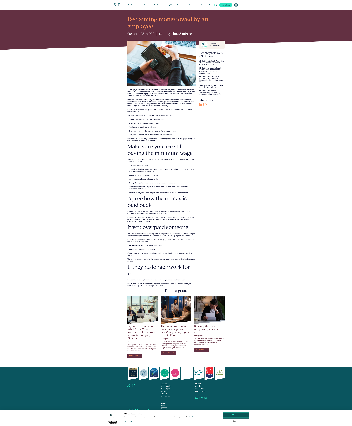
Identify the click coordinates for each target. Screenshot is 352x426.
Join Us (164, 394)
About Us (180, 5)
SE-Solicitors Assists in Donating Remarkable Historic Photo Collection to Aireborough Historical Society (211, 70)
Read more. (193, 417)
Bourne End (164, 407)
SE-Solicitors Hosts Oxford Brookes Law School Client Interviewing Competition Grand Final (211, 79)
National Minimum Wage (180, 160)
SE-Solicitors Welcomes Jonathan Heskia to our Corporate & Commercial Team (211, 92)
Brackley (163, 409)
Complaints (199, 389)
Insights (169, 5)
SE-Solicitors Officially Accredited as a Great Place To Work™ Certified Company (211, 62)
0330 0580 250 (226, 5)
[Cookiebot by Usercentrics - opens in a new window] (112, 422)
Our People (158, 5)
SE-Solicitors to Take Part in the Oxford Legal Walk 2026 (211, 86)
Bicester (163, 405)
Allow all (234, 415)
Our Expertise (133, 5)
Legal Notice (200, 391)
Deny (234, 421)
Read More (133, 356)
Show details (128, 422)
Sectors (147, 5)
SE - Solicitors (214, 44)
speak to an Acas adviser (175, 259)
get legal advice (153, 286)
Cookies (198, 386)
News (163, 391)
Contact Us (206, 5)
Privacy (198, 384)
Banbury (163, 403)
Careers (192, 5)
